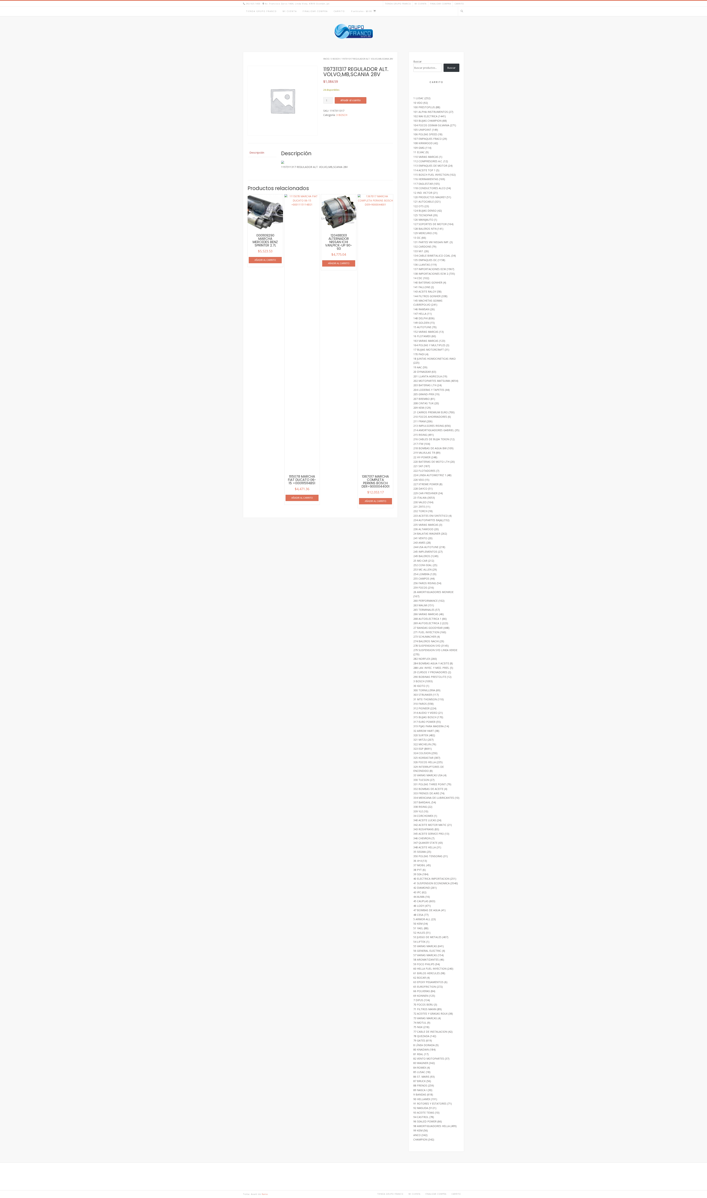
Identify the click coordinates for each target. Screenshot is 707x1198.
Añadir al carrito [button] (265, 260)
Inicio (326, 58)
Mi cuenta (420, 3)
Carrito (459, 3)
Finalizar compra (440, 3)
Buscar (417, 61)
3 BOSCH (335, 58)
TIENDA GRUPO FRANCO (398, 3)
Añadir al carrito (350, 100)
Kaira (265, 1194)
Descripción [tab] (256, 152)
